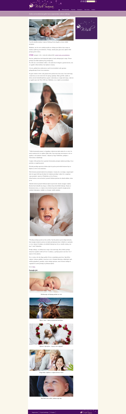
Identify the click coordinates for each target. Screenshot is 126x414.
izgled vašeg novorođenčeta (62, 55)
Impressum (35, 412)
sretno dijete (71, 18)
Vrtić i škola (86, 9)
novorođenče (66, 18)
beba (62, 18)
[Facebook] (81, 2)
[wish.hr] (86, 28)
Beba (34, 267)
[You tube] (83, 2)
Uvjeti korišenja (44, 412)
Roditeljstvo (79, 9)
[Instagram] (85, 2)
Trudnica (93, 9)
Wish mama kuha (65, 9)
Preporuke (73, 9)
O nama (52, 412)
